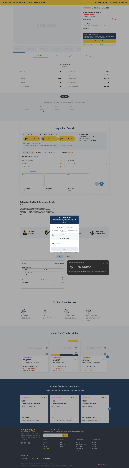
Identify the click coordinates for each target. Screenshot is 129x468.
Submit (64, 249)
